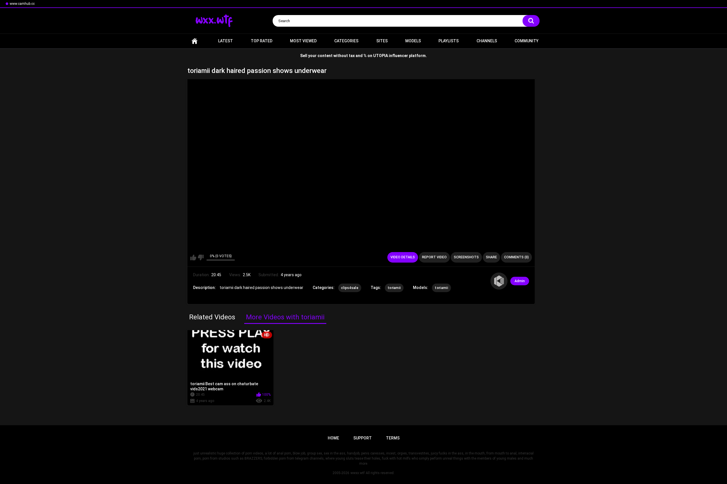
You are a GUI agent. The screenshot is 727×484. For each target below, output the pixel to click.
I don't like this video (201, 257)
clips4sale (349, 288)
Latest (225, 41)
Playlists (448, 41)
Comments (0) (516, 257)
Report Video (434, 257)
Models (413, 41)
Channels (487, 41)
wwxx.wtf (357, 473)
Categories (346, 41)
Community (526, 41)
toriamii (394, 288)
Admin (520, 281)
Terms (393, 438)
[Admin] (498, 281)
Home (194, 41)
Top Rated (261, 41)
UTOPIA (380, 55)
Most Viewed (303, 41)
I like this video (193, 257)
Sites (382, 41)
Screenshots (466, 257)
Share (491, 257)
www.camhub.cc (22, 4)
